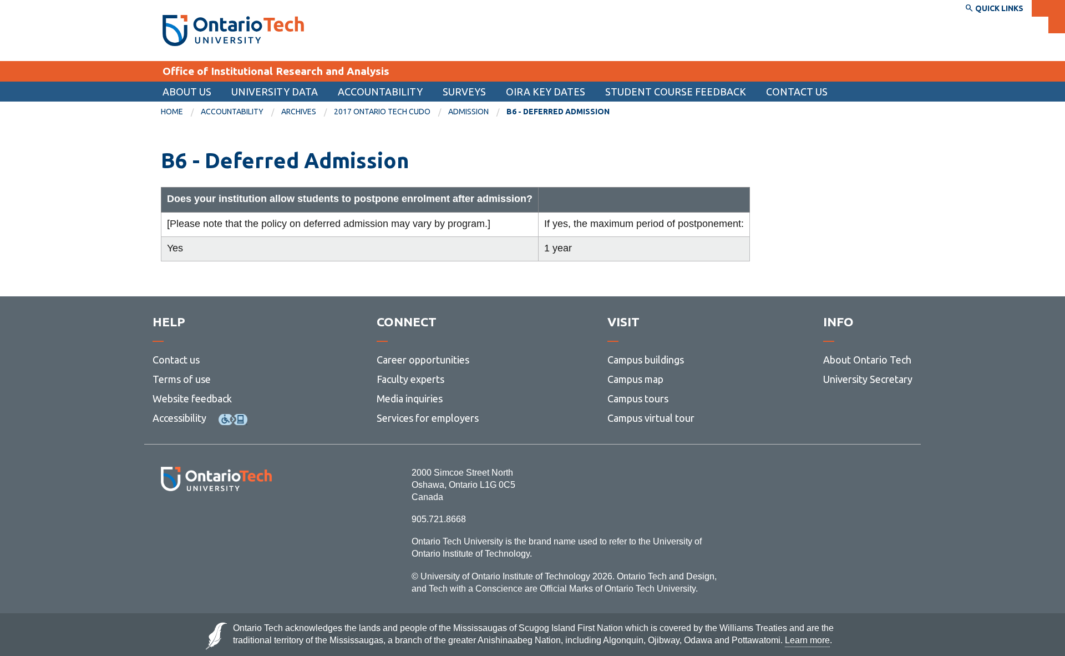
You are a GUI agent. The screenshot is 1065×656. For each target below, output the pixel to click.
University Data (274, 91)
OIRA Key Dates (545, 91)
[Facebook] (167, 521)
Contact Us (797, 91)
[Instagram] (216, 521)
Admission (468, 111)
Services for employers (428, 417)
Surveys (464, 91)
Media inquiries (410, 398)
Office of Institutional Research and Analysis (276, 71)
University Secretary (867, 379)
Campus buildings (645, 359)
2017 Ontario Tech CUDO (382, 111)
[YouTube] (266, 521)
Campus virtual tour (650, 417)
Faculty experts (410, 379)
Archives (298, 111)
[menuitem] (181, 112)
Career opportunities (423, 359)
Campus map (635, 379)
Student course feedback (675, 91)
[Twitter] (191, 521)
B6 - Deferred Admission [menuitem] (558, 111)
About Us (187, 91)
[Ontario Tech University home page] (233, 30)
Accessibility (179, 417)
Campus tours (637, 398)
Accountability (380, 91)
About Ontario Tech (867, 359)
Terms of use (182, 379)
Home (172, 111)
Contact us (176, 359)
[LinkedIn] (241, 521)
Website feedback (192, 398)
